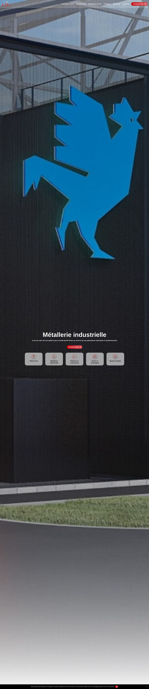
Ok (116, 686)
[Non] (146, 686)
